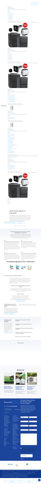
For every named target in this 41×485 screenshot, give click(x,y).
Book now (12, 481)
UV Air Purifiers (10, 58)
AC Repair (9, 55)
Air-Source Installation (11, 95)
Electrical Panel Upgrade (16, 418)
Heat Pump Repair (6, 433)
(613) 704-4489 (11, 2)
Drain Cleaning (15, 448)
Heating (9, 6)
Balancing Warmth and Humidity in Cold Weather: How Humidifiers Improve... (20, 388)
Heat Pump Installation (11, 101)
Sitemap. (29, 470)
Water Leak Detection (11, 151)
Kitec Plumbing (10, 141)
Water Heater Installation (11, 117)
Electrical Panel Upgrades (11, 166)
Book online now (16, 402)
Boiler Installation (6, 417)
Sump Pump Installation (11, 148)
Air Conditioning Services (7, 431)
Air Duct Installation (6, 416)
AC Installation (10, 54)
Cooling (9, 48)
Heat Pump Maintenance (11, 97)
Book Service (35, 3)
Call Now (9, 10)
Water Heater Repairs (15, 442)
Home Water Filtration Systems (16, 429)
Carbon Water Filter (11, 135)
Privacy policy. (32, 470)
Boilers (9, 12)
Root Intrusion (14, 447)
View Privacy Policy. (31, 451)
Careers (5, 441)
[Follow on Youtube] (32, 464)
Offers (8, 200)
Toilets (9, 149)
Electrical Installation (11, 165)
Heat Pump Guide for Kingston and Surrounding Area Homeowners (31, 388)
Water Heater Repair (11, 118)
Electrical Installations (16, 417)
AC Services (9, 56)
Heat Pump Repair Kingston (12, 99)
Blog (4, 440)
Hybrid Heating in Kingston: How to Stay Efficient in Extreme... (8, 387)
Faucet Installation (10, 137)
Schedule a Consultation (9, 313)
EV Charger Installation (11, 168)
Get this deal (9, 157)
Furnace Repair (10, 14)
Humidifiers (10, 19)
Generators (9, 169)
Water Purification (10, 152)
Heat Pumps (10, 15)
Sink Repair (9, 147)
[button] (27, 464)
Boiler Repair (6, 418)
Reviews (5, 445)
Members (9, 201)
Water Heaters (10, 111)
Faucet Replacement (11, 138)
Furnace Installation (11, 13)
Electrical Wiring (10, 167)
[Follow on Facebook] (34, 464)
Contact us (20, 222)
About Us (9, 199)
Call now (28, 481)
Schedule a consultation (9, 222)
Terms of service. (36, 470)
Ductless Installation (11, 96)
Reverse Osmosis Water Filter (12, 145)
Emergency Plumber (11, 134)
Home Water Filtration (11, 139)
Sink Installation (10, 146)
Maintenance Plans (10, 198)
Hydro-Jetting (10, 140)
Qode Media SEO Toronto (31, 472)
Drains (9, 136)
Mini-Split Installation (11, 100)
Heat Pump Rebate (10, 98)
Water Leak (14, 443)
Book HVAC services (20, 301)
